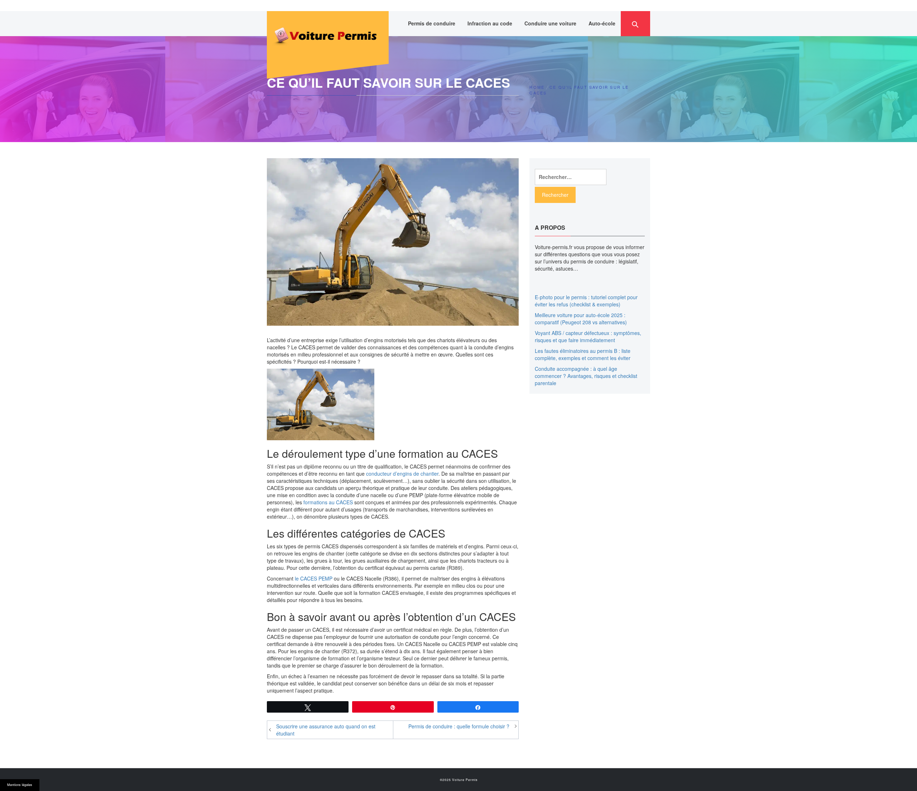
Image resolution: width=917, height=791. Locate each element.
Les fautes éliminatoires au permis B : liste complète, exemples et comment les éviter (582, 354)
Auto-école (602, 23)
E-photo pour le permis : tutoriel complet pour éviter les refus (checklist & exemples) (586, 300)
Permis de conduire (431, 23)
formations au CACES (328, 502)
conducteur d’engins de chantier (402, 473)
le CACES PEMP (313, 578)
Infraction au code (489, 23)
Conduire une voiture (550, 23)
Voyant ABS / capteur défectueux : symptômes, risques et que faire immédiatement (588, 336)
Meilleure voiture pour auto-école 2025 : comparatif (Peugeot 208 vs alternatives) (581, 318)
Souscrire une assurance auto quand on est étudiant (325, 730)
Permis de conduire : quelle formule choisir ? (458, 726)
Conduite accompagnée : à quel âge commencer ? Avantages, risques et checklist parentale (586, 376)
